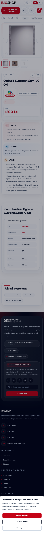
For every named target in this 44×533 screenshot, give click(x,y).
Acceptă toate (22, 515)
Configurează (22, 528)
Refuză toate (22, 522)
